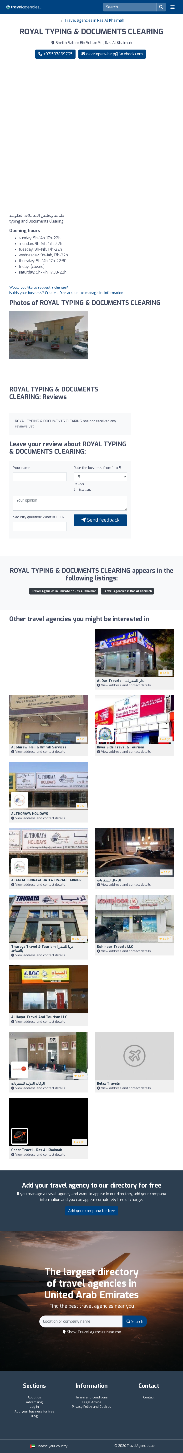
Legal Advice (91, 1402)
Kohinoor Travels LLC (115, 947)
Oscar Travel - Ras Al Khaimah (36, 1150)
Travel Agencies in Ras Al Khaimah (127, 591)
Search (136, 1321)
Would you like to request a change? (38, 287)
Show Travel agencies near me (93, 1332)
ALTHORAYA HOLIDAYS (29, 814)
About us (34, 1397)
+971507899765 (57, 53)
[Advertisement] (91, 99)
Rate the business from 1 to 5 (97, 467)
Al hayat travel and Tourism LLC (39, 1017)
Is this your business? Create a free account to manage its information (66, 292)
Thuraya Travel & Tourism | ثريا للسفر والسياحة (42, 949)
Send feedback (103, 520)
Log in (34, 1407)
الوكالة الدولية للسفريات (28, 1083)
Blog (34, 1416)
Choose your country (51, 1446)
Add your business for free (34, 1411)
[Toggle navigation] (172, 7)
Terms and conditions (92, 1397)
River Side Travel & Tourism (120, 747)
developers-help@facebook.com (114, 53)
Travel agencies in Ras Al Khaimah (94, 20)
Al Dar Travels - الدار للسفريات (121, 681)
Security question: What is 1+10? (39, 517)
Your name (21, 467)
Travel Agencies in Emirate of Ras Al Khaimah (63, 591)
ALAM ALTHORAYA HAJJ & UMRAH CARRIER (46, 880)
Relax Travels (108, 1083)
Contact (148, 1397)
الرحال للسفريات (109, 880)
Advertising (34, 1402)
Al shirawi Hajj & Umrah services (38, 747)
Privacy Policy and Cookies (91, 1407)
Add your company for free (91, 1210)
